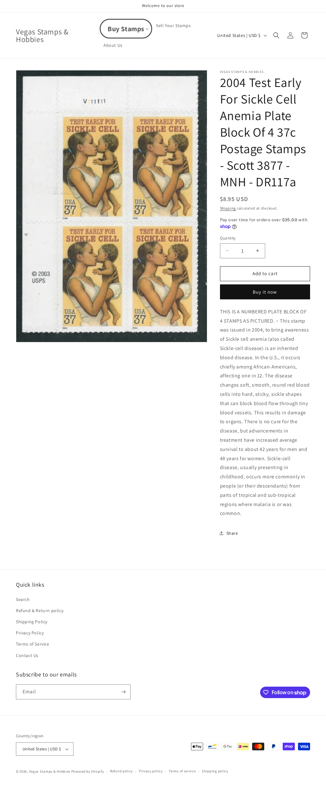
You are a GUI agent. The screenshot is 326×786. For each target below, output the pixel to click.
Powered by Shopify (87, 771)
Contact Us (27, 655)
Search (23, 599)
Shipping (228, 208)
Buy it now (265, 292)
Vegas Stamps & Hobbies (49, 771)
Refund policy (121, 771)
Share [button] (232, 533)
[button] (126, 29)
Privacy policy (151, 771)
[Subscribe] (123, 691)
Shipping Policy (31, 622)
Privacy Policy (30, 633)
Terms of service (182, 771)
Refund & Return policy (39, 610)
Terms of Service (32, 644)
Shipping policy (215, 771)
